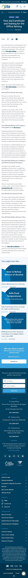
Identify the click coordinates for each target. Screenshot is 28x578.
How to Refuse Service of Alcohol (13, 284)
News (17, 17)
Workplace (17, 127)
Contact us (14, 361)
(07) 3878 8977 (14, 412)
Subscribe (14, 391)
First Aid (11, 17)
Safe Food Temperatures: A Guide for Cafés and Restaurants (13, 308)
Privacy (17, 573)
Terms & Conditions (8, 573)
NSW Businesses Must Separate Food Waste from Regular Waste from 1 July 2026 (13, 334)
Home (2, 12)
